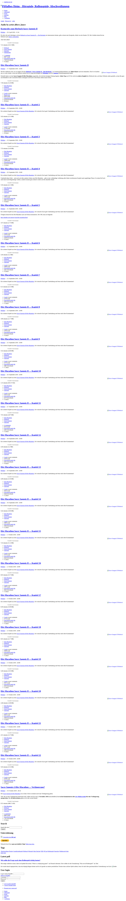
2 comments (7, 814)
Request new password (10, 888)
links (5, 16)
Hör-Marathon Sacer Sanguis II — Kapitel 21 (21, 723)
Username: (4, 877)
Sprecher (6, 51)
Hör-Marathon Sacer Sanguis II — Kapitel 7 (20, 275)
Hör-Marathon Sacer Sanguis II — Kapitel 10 (21, 371)
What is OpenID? (5, 875)
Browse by (8, 21)
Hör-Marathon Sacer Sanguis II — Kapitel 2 (20, 105)
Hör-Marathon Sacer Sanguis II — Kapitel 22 (21, 755)
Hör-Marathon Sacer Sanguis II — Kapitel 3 (20, 137)
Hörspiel (30, 851)
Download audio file (9, 58)
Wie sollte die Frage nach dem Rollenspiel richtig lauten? (20, 860)
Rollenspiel (51, 851)
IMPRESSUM (8, 2)
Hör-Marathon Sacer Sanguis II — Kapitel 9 (20, 339)
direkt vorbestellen (14, 36)
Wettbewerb (62, 851)
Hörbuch (6, 48)
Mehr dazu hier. (30, 844)
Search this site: (5, 827)
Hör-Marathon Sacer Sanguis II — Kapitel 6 (20, 243)
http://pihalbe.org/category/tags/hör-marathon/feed (14, 217)
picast (5, 13)
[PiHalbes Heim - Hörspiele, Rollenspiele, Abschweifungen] (35, 6)
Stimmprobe (7, 52)
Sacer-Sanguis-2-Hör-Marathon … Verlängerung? (23, 787)
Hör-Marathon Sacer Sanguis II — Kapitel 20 (21, 691)
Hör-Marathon (8, 86)
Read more (7, 95)
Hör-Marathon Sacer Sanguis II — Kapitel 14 (21, 499)
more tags (3, 853)
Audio (2, 21)
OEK (42, 851)
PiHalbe (3, 32)
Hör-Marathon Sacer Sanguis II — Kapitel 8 (20, 307)
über (67, 851)
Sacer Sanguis (8, 49)
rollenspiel (7, 12)
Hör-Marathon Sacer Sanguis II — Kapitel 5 (20, 205)
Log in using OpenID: (7, 874)
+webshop (7, 18)
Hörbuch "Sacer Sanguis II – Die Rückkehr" (39, 71)
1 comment (7, 55)
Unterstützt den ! (9, 837)
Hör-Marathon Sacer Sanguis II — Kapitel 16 (21, 563)
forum (5, 10)
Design (11, 851)
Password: (4, 879)
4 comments (7, 425)
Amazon (55, 73)
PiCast (45, 851)
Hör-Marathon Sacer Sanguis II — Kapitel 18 (21, 627)
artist (13, 21)
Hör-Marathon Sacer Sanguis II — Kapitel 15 (21, 531)
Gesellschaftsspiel (18, 851)
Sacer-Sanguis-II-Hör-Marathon (25, 111)
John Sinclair (36, 851)
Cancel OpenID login (10, 885)
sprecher (6, 15)
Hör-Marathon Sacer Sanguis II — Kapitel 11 (21, 403)
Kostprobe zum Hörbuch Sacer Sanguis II (19, 29)
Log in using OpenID (10, 884)
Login (5, 93)
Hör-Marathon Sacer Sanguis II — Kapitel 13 (21, 467)
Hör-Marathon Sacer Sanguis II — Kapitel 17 (21, 595)
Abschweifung (5, 851)
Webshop (45, 73)
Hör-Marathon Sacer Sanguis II (15, 65)
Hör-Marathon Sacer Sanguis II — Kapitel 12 (21, 435)
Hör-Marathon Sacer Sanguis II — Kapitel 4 (20, 169)
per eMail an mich (80, 796)
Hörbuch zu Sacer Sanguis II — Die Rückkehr (33, 35)
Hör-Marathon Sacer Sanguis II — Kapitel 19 (21, 659)
